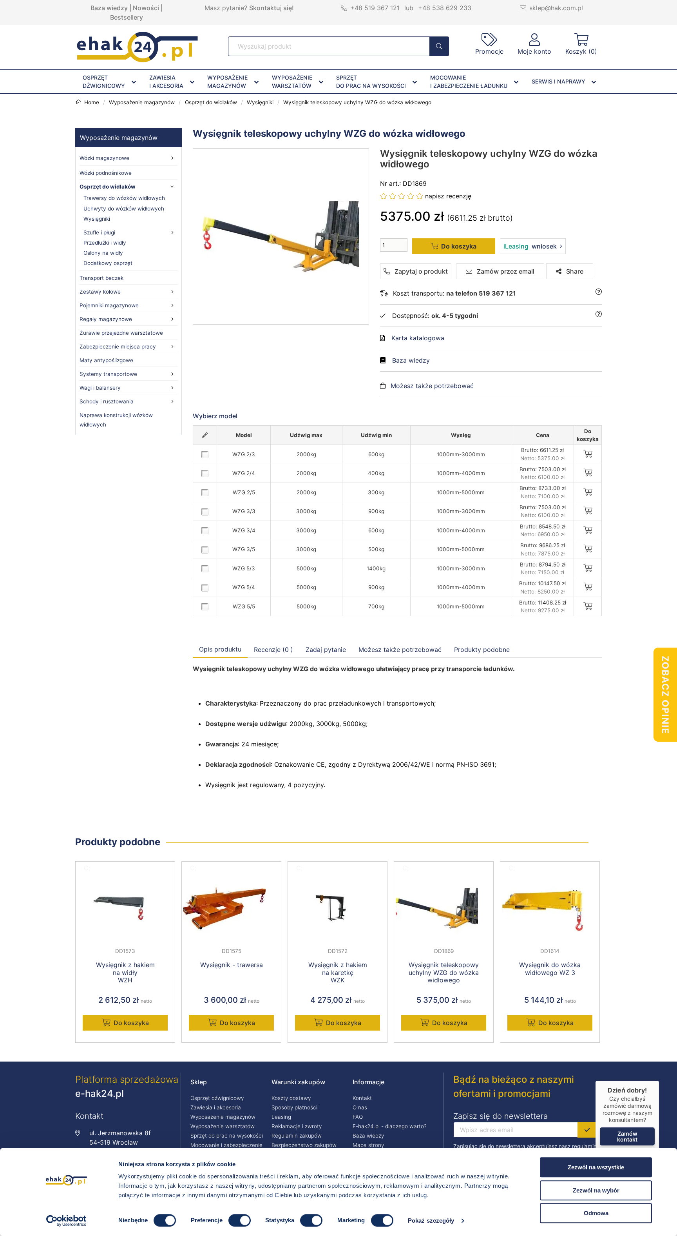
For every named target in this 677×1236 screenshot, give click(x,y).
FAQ (358, 1117)
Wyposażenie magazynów (118, 138)
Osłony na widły (103, 253)
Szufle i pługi (99, 232)
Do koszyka (131, 1023)
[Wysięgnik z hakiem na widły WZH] (125, 908)
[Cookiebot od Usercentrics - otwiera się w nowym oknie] (66, 1221)
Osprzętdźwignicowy (104, 81)
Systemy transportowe (108, 374)
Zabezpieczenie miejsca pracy (118, 346)
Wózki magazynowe (104, 158)
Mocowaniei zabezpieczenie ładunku (468, 81)
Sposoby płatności (294, 1107)
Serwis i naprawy (558, 81)
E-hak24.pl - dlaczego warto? (390, 1126)
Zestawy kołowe (100, 292)
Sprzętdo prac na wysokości (371, 81)
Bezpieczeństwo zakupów (304, 1145)
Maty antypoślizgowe (106, 360)
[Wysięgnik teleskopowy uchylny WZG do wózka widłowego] (281, 236)
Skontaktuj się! (271, 8)
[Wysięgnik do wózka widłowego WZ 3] (549, 908)
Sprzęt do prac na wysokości (226, 1136)
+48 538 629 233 (444, 8)
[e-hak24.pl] (137, 60)
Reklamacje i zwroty (297, 1126)
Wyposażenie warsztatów (222, 1126)
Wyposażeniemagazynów (227, 81)
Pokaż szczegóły (431, 1220)
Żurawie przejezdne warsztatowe (121, 333)
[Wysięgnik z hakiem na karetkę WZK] (337, 908)
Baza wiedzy (109, 8)
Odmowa (596, 1213)
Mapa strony (368, 1145)
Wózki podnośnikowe (106, 173)
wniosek (530, 246)
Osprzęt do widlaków (108, 186)
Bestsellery (126, 17)
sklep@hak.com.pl (556, 8)
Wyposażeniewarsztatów (292, 81)
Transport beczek (101, 278)
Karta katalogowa (417, 338)
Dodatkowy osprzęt (107, 263)
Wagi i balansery (100, 388)
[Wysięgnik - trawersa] (231, 908)
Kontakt (362, 1098)
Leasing (281, 1117)
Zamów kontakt (627, 1136)
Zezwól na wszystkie (596, 1167)
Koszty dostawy (291, 1098)
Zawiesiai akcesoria (166, 81)
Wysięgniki (96, 219)
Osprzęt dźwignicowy (217, 1098)
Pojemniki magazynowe (109, 305)
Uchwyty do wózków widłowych (123, 208)
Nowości (146, 8)
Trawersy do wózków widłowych (124, 198)
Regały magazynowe (106, 319)
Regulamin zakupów (297, 1136)
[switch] (239, 1220)
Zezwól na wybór (596, 1190)
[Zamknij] (659, 1080)
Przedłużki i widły (104, 243)
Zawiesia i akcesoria (215, 1107)
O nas (360, 1107)
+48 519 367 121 (375, 8)
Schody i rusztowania (107, 401)
